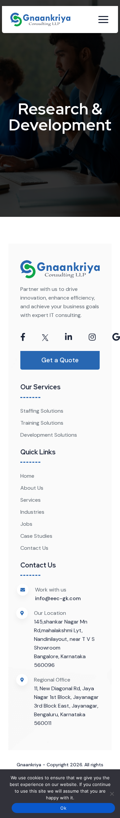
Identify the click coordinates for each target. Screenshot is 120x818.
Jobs (26, 523)
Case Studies (36, 535)
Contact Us (34, 547)
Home (27, 475)
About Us (31, 487)
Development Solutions (48, 434)
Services (30, 499)
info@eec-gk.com (58, 598)
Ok (63, 808)
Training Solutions (41, 422)
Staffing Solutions (41, 410)
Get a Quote (60, 360)
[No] (111, 793)
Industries (32, 511)
